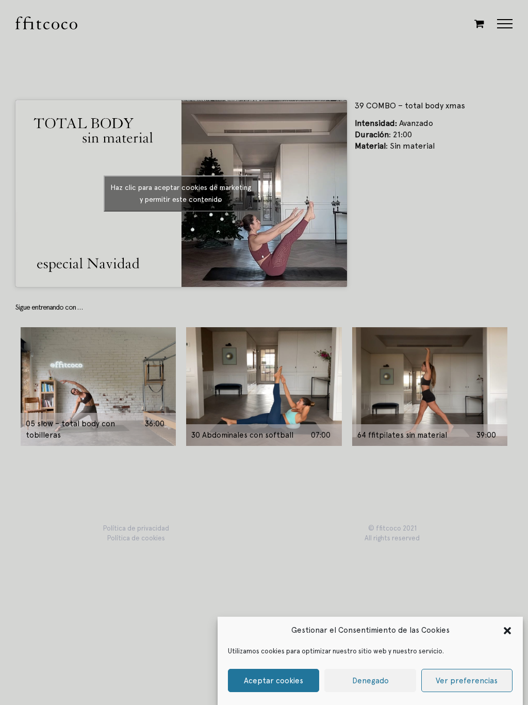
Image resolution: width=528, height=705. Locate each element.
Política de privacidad (136, 528)
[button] (507, 630)
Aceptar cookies (273, 680)
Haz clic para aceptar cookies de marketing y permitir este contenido (181, 193)
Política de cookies (136, 538)
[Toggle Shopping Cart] (479, 23)
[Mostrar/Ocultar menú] (505, 23)
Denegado (370, 680)
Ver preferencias (467, 680)
